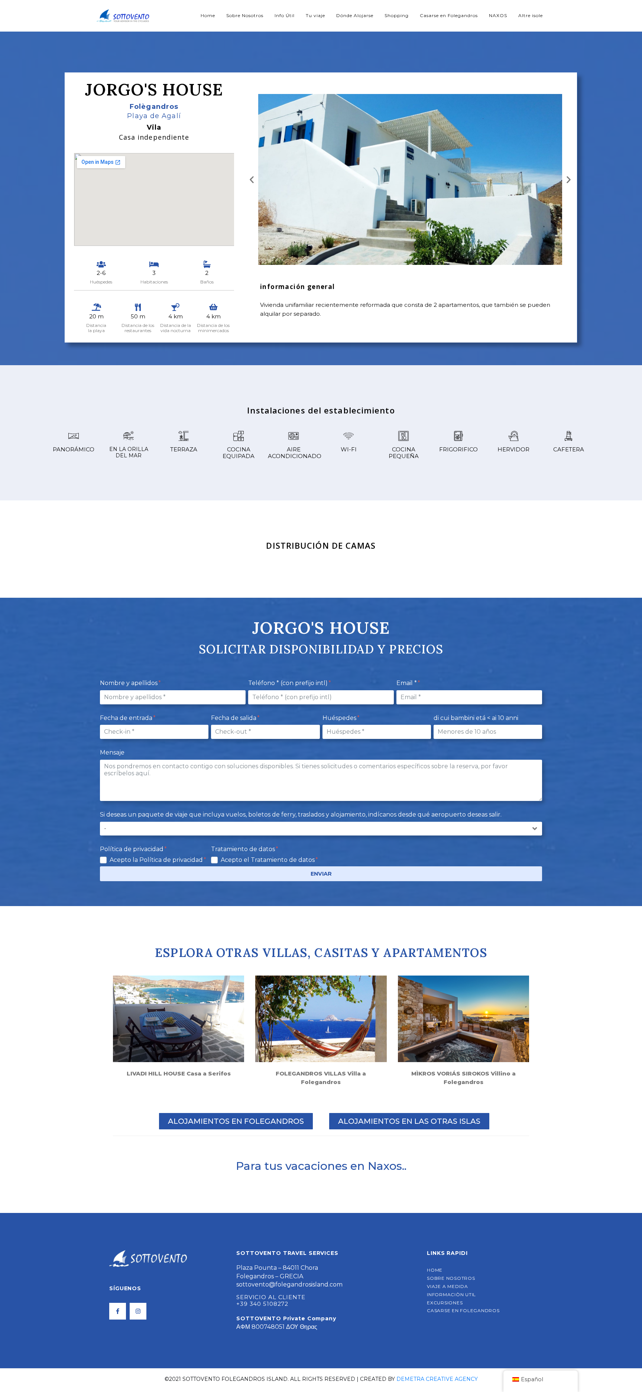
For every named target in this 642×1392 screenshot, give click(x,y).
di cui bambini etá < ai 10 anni (476, 717)
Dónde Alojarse (354, 15)
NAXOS (498, 15)
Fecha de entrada (127, 717)
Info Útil (285, 15)
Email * (407, 683)
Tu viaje (315, 15)
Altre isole (530, 15)
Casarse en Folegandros (449, 15)
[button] (251, 179)
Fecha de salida (234, 717)
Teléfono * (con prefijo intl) (288, 683)
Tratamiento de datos (243, 849)
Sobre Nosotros (244, 15)
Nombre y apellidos (129, 683)
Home (208, 15)
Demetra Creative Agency (437, 1379)
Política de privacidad (132, 849)
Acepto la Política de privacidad (157, 859)
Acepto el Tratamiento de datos (268, 859)
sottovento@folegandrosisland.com (289, 1284)
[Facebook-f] (117, 1311)
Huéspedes (340, 717)
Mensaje (112, 752)
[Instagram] (138, 1311)
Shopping (397, 15)
